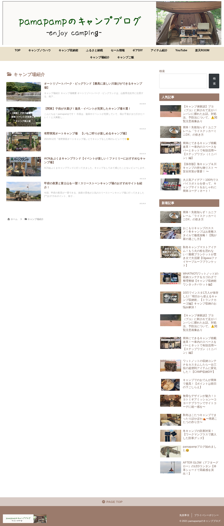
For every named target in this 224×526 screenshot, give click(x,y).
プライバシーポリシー (206, 515)
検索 (162, 71)
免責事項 (184, 515)
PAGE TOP (114, 502)
